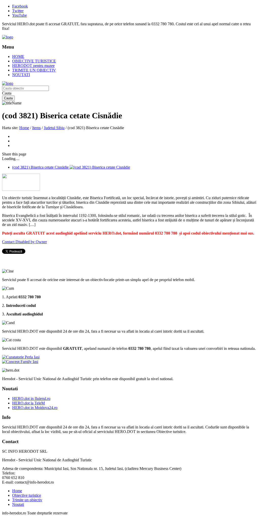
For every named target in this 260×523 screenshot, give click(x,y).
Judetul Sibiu (54, 128)
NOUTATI (21, 75)
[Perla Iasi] (20, 357)
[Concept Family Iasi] (20, 361)
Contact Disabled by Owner (24, 242)
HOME (18, 56)
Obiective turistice (26, 495)
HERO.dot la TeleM (28, 403)
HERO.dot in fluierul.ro (31, 398)
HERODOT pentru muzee (33, 65)
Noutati (18, 504)
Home (24, 128)
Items (36, 128)
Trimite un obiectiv (27, 500)
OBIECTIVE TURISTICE (34, 61)
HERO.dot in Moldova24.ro (34, 407)
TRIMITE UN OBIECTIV (34, 70)
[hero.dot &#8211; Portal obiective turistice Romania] (7, 37)
